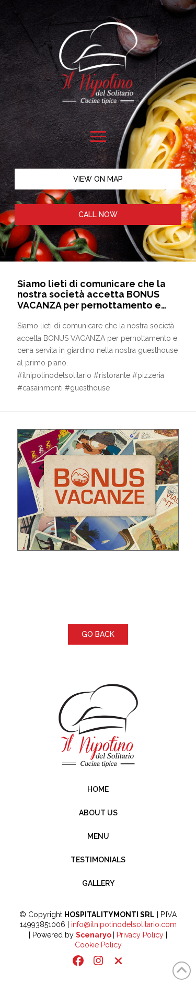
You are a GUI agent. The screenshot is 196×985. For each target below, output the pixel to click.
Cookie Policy (98, 945)
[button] (98, 136)
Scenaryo (93, 935)
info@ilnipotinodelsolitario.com (124, 924)
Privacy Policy (140, 935)
